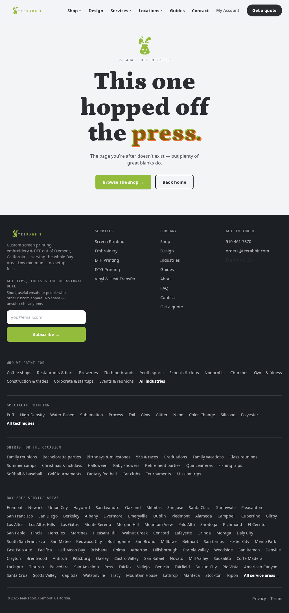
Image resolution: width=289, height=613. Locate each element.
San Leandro (107, 507)
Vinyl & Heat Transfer (115, 278)
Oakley (102, 558)
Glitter (162, 414)
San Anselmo (86, 566)
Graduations (175, 457)
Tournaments (158, 473)
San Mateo (61, 541)
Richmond (232, 524)
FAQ (164, 288)
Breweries (88, 372)
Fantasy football (102, 473)
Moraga (223, 533)
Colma (119, 550)
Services (119, 10)
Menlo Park (265, 541)
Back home (174, 182)
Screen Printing (109, 241)
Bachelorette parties (62, 457)
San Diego (48, 516)
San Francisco (20, 516)
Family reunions (22, 457)
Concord (161, 533)
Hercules (56, 533)
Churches (239, 372)
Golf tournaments (64, 473)
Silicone (228, 414)
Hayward (81, 507)
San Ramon (249, 550)
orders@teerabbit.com (247, 251)
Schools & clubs (184, 372)
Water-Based (62, 414)
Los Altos (15, 524)
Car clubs (131, 473)
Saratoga (208, 524)
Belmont (190, 541)
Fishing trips (230, 465)
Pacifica (45, 550)
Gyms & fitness (268, 372)
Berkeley (71, 516)
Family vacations (208, 457)
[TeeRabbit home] (27, 10)
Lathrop (170, 575)
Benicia (162, 566)
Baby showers (126, 465)
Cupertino (250, 516)
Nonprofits (215, 372)
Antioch (60, 558)
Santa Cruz (17, 575)
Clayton (14, 558)
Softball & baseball (24, 473)
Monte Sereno (97, 524)
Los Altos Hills (42, 524)
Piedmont (181, 516)
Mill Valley (198, 558)
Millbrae (169, 541)
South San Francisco (26, 541)
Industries (170, 260)
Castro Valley (126, 558)
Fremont (15, 507)
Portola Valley (196, 550)
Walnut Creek (135, 533)
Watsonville (94, 575)
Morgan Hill (128, 524)
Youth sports (152, 372)
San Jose (175, 507)
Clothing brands (119, 372)
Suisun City (206, 566)
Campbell (227, 516)
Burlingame (119, 541)
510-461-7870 (238, 241)
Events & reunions (116, 381)
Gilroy (271, 516)
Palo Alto (186, 524)
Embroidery (106, 251)
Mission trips (189, 473)
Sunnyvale (226, 507)
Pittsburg (81, 558)
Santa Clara (200, 507)
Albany (91, 516)
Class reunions (243, 457)
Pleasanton (251, 507)
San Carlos (214, 541)
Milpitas (154, 507)
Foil (132, 414)
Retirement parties (163, 465)
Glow (145, 414)
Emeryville (138, 516)
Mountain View (158, 524)
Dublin (159, 516)
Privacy (259, 598)
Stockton (213, 575)
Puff (10, 414)
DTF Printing (107, 260)
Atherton (139, 550)
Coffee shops (19, 372)
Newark (35, 507)
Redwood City (89, 541)
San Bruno (145, 541)
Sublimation (91, 414)
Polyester (249, 414)
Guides (177, 10)
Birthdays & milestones (108, 457)
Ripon (232, 575)
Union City (58, 507)
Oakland (133, 507)
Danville (273, 550)
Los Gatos (70, 524)
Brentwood (37, 558)
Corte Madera (249, 558)
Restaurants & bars (55, 372)
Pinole (37, 533)
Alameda (203, 516)
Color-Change (202, 414)
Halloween (98, 465)
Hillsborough (165, 550)
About (166, 278)
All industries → (154, 381)
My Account (227, 10)
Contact (200, 10)
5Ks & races (147, 457)
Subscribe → (46, 334)
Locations (149, 10)
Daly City (245, 533)
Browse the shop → (123, 182)
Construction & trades (27, 381)
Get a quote (264, 10)
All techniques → (23, 423)
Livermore (113, 516)
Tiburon (36, 566)
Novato (176, 558)
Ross (108, 566)
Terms (276, 598)
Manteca (191, 575)
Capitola (70, 575)
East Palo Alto (19, 550)
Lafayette (183, 533)
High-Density (32, 414)
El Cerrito (256, 524)
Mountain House (141, 575)
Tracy (116, 575)
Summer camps (21, 465)
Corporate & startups (74, 381)
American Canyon (260, 566)
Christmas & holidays (62, 465)
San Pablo (16, 533)
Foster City (239, 541)
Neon (178, 414)
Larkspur (15, 566)
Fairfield (182, 566)
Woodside (223, 550)
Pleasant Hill (105, 533)
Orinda (204, 533)
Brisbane (99, 550)
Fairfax (125, 566)
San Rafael (154, 558)
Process (116, 414)
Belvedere (59, 566)
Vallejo (143, 566)
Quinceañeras (199, 465)
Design (96, 10)
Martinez (79, 533)
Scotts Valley (44, 575)
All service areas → (262, 575)
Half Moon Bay (71, 550)
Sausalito (222, 558)
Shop (72, 10)
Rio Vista (230, 566)
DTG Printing (107, 269)
